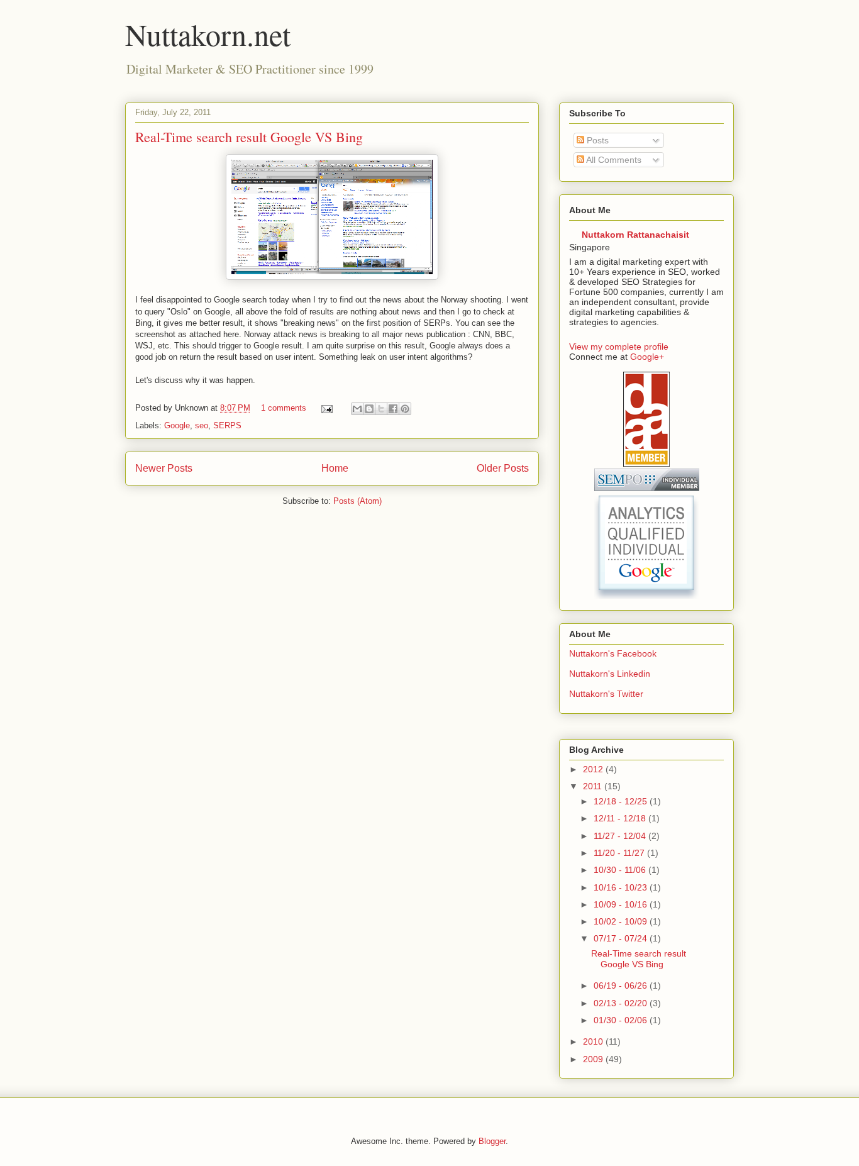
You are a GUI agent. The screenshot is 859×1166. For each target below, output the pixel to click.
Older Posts (503, 468)
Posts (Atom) (357, 501)
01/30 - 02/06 (622, 1020)
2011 (593, 786)
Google (177, 425)
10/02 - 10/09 (622, 921)
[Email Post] (326, 408)
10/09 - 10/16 (622, 904)
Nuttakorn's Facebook (613, 653)
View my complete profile (618, 346)
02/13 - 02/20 (622, 1003)
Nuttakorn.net (208, 34)
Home (334, 468)
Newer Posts (163, 468)
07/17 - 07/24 (622, 938)
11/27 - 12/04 (621, 836)
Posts (596, 140)
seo (201, 425)
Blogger (492, 1141)
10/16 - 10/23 (622, 887)
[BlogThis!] (369, 409)
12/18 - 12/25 (622, 801)
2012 (594, 769)
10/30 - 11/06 (621, 870)
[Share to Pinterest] (405, 409)
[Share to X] (381, 409)
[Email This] (357, 409)
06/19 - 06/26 (622, 985)
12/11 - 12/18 (621, 818)
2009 (594, 1059)
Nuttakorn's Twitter (606, 694)
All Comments (612, 160)
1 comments (283, 408)
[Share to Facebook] (393, 409)
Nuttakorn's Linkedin (609, 674)
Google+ (647, 357)
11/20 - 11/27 (620, 853)
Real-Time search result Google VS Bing (249, 137)
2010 (594, 1041)
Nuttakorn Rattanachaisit (635, 235)
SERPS (227, 425)
